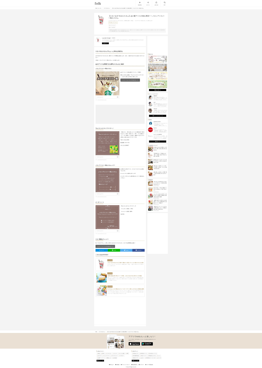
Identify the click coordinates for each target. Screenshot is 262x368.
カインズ (159, 357)
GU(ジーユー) (143, 355)
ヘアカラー (122, 355)
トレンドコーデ (106, 355)
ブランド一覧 (136, 360)
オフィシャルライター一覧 (158, 115)
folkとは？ (112, 364)
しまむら (142, 357)
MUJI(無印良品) (136, 355)
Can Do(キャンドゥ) (153, 353)
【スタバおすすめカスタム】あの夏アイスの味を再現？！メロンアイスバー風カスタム (123, 331)
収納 (99, 353)
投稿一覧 (105, 43)
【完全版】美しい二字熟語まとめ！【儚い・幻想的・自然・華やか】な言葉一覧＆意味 (160, 155)
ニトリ (159, 355)
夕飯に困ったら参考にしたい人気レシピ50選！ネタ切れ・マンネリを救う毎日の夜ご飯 (160, 167)
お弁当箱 (115, 357)
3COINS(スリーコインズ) (150, 357)
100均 (103, 353)
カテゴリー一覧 (100, 360)
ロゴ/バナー (142, 364)
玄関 (127, 353)
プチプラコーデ (114, 355)
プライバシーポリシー (126, 364)
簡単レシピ (109, 357)
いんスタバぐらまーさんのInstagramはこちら (130, 80)
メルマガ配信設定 (149, 364)
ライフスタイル (112, 25)
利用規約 (117, 364)
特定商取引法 (134, 364)
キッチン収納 (121, 353)
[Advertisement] (120, 114)
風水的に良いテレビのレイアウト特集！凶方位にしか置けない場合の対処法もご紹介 (160, 161)
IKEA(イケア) (135, 357)
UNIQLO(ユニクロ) (152, 355)
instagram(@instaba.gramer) (102, 159)
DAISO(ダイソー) (143, 353)
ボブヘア (99, 355)
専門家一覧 (158, 141)
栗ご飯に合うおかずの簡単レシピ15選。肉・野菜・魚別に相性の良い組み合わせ (160, 149)
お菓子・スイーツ (101, 357)
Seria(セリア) (135, 353)
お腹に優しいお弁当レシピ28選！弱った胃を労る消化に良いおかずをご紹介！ (160, 173)
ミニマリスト (109, 353)
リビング (115, 353)
